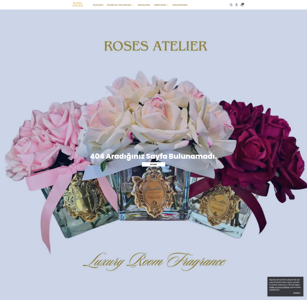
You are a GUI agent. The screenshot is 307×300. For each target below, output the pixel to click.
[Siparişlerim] (236, 4)
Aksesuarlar (144, 4)
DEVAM (153, 164)
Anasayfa (98, 4)
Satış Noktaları (180, 4)
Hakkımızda (160, 4)
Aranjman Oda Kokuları (119, 4)
